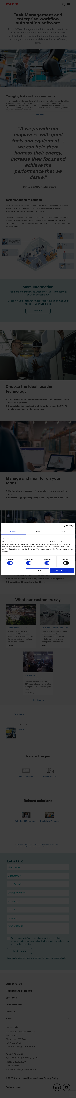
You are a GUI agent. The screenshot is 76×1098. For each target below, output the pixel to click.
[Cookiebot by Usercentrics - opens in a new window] (65, 525)
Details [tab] (38, 532)
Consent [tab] (13, 532)
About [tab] (63, 532)
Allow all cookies (62, 571)
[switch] (28, 563)
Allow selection (37, 571)
